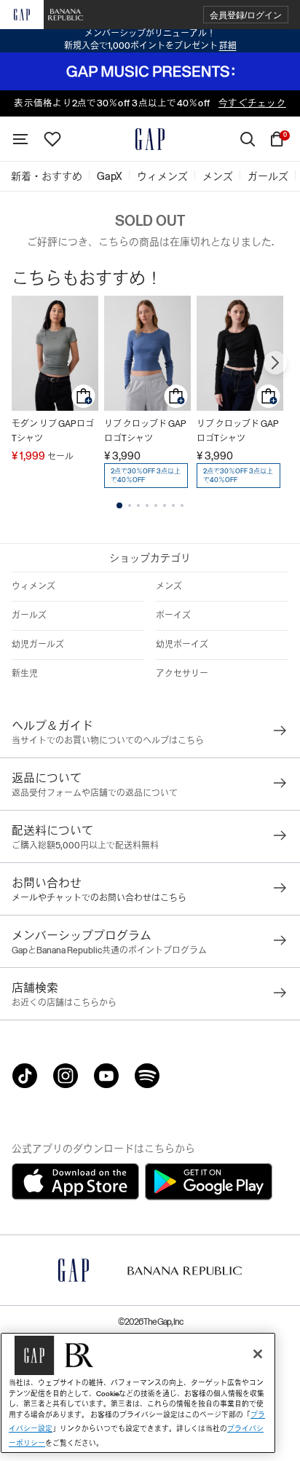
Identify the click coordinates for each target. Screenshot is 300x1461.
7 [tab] (173, 505)
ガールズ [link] (268, 176)
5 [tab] (155, 505)
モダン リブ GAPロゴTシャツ (53, 431)
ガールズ (29, 615)
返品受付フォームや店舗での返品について (95, 793)
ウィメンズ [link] (162, 176)
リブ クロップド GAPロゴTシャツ (145, 431)
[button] (246, 15)
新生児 (25, 674)
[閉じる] (258, 1354)
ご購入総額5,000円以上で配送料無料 (85, 845)
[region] (138, 1393)
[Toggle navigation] (20, 139)
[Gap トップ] (150, 139)
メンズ (169, 586)
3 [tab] (138, 505)
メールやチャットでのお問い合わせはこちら (99, 898)
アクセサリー (182, 674)
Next (275, 362)
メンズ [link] (217, 176)
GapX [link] (109, 176)
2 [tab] (129, 505)
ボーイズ (173, 615)
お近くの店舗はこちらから (64, 1003)
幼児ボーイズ (182, 644)
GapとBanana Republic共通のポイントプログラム (109, 950)
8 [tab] (182, 505)
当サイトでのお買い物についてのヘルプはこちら (108, 741)
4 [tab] (147, 505)
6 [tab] (164, 505)
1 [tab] (119, 505)
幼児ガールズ (38, 644)
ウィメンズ (33, 586)
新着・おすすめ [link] (46, 176)
